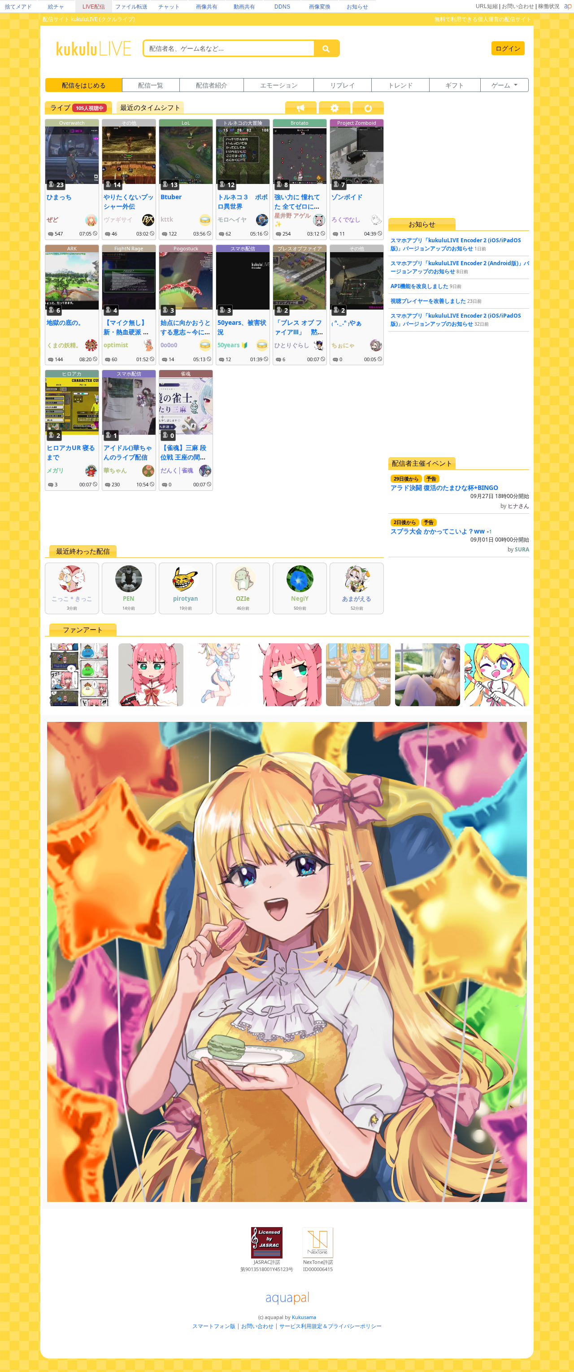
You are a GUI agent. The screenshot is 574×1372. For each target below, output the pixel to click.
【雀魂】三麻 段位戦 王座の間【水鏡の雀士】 (183, 457)
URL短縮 (487, 6)
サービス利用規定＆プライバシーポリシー (330, 1326)
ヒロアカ (72, 373)
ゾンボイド (347, 196)
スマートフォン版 (213, 1326)
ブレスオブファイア (300, 248)
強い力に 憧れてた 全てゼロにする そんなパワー (297, 206)
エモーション (279, 85)
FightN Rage (128, 248)
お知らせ (357, 7)
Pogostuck (186, 248)
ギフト (454, 85)
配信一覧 (150, 85)
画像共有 (206, 7)
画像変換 (319, 7)
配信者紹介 (211, 85)
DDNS (282, 7)
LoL (186, 122)
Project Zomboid (356, 122)
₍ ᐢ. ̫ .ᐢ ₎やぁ (346, 322)
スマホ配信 (242, 248)
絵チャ (56, 7)
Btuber (171, 196)
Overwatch (72, 122)
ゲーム (501, 85)
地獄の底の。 (65, 322)
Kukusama (304, 1317)
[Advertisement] (214, 518)
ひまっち (59, 196)
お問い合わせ (518, 6)
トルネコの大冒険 (242, 122)
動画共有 (244, 7)
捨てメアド (18, 7)
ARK (72, 248)
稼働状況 (549, 6)
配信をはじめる (84, 85)
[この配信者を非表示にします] (95, 234)
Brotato (300, 122)
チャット (169, 7)
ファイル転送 (131, 7)
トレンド (400, 85)
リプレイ (342, 85)
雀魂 (186, 373)
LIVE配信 (94, 7)
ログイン (508, 48)
